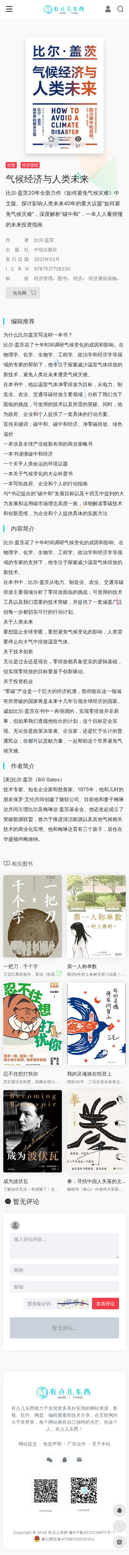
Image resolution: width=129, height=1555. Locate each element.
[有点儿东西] (64, 9)
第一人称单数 (82, 966)
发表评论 (105, 1303)
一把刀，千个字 (20, 966)
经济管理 (30, 165)
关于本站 (101, 1444)
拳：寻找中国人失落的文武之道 (96, 1181)
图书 (62, 278)
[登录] (108, 9)
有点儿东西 (58, 1532)
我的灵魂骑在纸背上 (89, 1074)
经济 (77, 278)
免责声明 (52, 1444)
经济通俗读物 (102, 278)
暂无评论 (26, 1202)
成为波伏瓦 (15, 1181)
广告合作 (76, 1444)
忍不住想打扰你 (20, 1074)
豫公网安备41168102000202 (67, 1538)
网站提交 (28, 1444)
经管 (11, 165)
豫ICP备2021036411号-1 (92, 1532)
